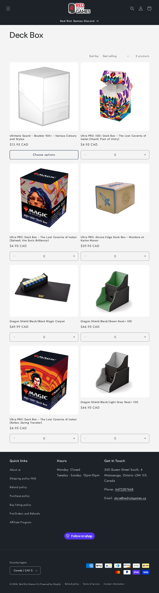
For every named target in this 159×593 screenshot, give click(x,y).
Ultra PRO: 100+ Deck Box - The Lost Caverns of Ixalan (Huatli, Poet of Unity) (113, 137)
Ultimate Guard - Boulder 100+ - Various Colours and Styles (43, 137)
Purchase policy (20, 496)
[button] (8, 8)
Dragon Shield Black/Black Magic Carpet (37, 321)
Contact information (114, 583)
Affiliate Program (20, 522)
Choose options (44, 155)
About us (15, 470)
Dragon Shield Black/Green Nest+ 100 (106, 321)
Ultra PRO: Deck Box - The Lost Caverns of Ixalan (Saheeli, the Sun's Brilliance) (43, 239)
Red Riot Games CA (29, 584)
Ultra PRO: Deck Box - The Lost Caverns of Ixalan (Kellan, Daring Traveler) (43, 421)
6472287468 (124, 489)
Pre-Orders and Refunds (25, 513)
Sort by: (94, 56)
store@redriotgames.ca (130, 498)
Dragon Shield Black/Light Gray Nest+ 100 (109, 402)
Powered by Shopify (50, 584)
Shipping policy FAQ (23, 478)
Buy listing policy (20, 505)
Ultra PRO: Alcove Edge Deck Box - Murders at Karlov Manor (112, 239)
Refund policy (18, 487)
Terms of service (91, 583)
